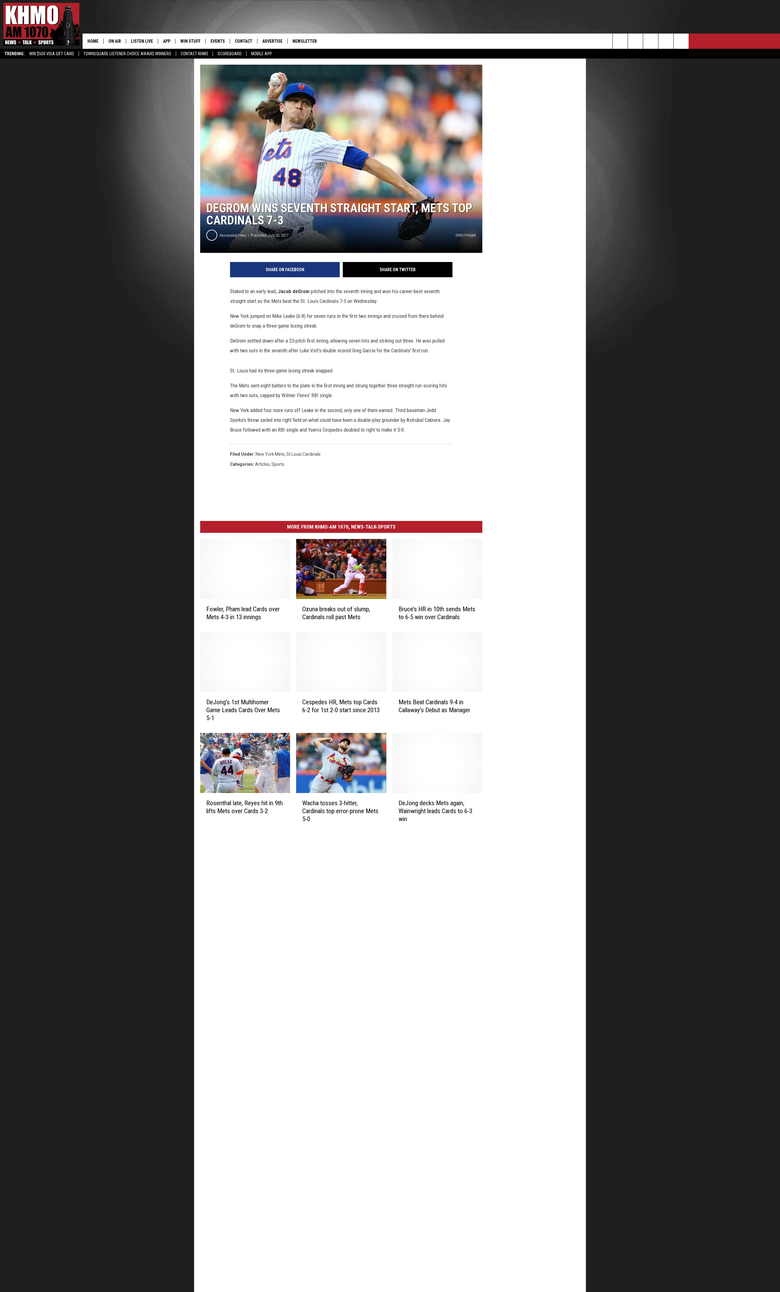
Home (92, 41)
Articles (262, 464)
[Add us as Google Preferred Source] (635, 41)
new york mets (270, 454)
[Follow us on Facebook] (650, 41)
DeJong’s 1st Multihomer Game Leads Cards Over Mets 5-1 (243, 710)
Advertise (272, 41)
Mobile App (261, 53)
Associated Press (233, 235)
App (166, 41)
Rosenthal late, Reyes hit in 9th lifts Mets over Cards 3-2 (244, 807)
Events (218, 41)
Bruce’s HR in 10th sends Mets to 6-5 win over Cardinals (437, 613)
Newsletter (304, 41)
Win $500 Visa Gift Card (51, 53)
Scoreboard (230, 53)
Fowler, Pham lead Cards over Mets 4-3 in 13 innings (243, 613)
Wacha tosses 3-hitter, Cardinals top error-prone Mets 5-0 (340, 811)
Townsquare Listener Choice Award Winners (127, 53)
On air (114, 41)
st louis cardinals (303, 454)
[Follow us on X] (665, 41)
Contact (243, 41)
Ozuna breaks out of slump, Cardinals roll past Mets (336, 613)
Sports (277, 464)
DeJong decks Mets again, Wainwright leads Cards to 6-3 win (435, 811)
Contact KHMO (194, 53)
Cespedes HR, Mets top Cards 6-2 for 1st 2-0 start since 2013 (341, 706)
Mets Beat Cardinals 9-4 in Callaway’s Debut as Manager (434, 706)
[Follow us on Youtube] (681, 41)
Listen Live (142, 41)
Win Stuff (190, 41)
